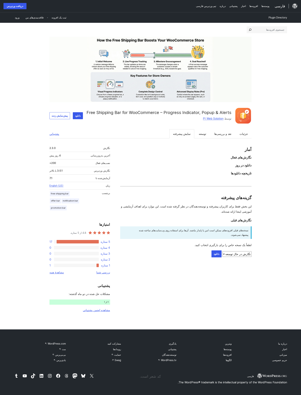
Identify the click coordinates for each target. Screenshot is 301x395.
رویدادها (117, 349)
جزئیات (244, 134)
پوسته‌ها (228, 349)
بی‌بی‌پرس (59, 354)
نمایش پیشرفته (182, 134)
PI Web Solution (213, 118)
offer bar (55, 200)
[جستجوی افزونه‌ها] (250, 29)
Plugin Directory (278, 17)
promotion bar (58, 208)
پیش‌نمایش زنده (60, 115)
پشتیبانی (54, 134)
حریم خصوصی (279, 360)
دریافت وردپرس (15, 6)
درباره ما (282, 343)
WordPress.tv (167, 360)
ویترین (228, 343)
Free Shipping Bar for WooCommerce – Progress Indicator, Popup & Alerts (159, 112)
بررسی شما (103, 272)
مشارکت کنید (114, 343)
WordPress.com (55, 343)
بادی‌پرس (59, 360)
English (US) (56, 185)
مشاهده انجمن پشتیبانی (96, 310)
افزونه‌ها (227, 354)
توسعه (202, 134)
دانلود (78, 115)
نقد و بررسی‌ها (222, 134)
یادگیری (172, 343)
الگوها (229, 360)
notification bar (70, 200)
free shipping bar (60, 193)
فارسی (250, 376)
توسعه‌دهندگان (169, 354)
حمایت (116, 354)
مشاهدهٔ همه (56, 272)
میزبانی (283, 354)
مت (62, 349)
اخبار (284, 349)
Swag (116, 360)
